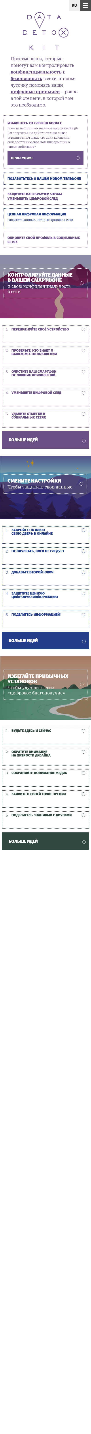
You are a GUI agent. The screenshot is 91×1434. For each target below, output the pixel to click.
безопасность (26, 78)
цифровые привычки (35, 92)
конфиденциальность (36, 72)
